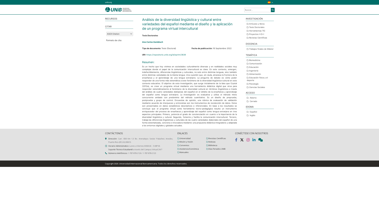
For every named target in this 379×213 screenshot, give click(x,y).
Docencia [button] (251, 43)
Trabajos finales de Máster (261, 49)
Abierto (253, 98)
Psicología (253, 84)
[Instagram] (249, 140)
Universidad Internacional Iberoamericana (138, 163)
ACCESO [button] (250, 92)
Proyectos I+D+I (256, 34)
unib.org (108, 2)
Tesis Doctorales (256, 27)
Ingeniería (253, 70)
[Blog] (261, 140)
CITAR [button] (108, 26)
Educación (254, 67)
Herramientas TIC (257, 31)
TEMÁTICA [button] (251, 55)
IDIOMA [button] (250, 106)
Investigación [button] (254, 18)
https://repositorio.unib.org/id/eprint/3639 (166, 55)
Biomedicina (254, 60)
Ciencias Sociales (257, 87)
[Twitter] (243, 140)
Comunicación (255, 63)
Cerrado (253, 101)
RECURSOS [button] (111, 18)
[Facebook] (237, 140)
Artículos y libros (257, 24)
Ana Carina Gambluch (152, 42)
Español (253, 112)
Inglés (252, 115)
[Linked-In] (255, 140)
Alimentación (255, 74)
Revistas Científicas (258, 38)
